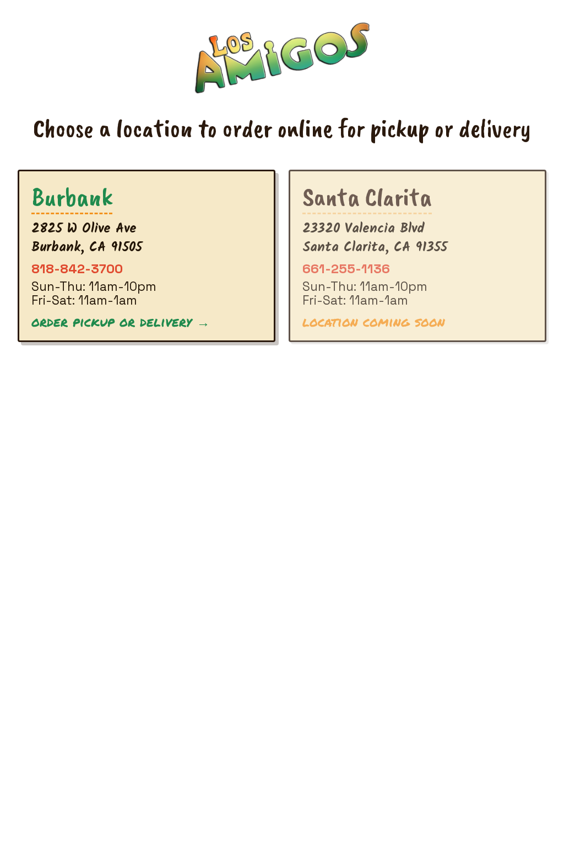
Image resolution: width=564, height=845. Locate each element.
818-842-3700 (77, 268)
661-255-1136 (346, 268)
